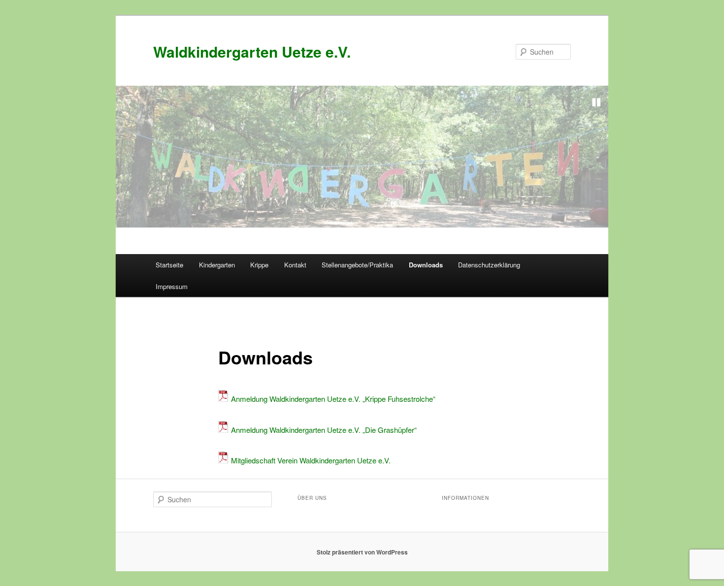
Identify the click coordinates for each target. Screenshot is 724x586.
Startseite (169, 264)
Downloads (426, 264)
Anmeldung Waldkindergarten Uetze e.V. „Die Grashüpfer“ (324, 429)
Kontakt (295, 264)
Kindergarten (217, 264)
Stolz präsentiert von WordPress (362, 552)
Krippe (259, 264)
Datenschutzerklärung (489, 264)
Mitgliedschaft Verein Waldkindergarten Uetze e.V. (311, 460)
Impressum (172, 286)
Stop (596, 102)
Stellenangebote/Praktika (357, 264)
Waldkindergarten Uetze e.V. (252, 51)
